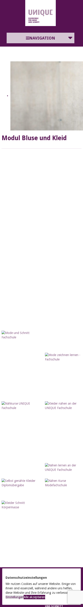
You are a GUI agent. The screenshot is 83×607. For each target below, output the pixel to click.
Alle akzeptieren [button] (34, 597)
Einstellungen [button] (15, 597)
